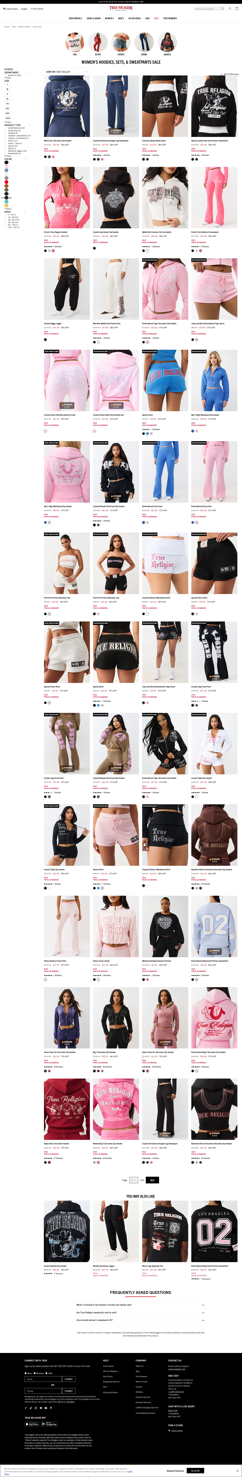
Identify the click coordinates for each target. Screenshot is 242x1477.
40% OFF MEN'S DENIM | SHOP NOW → (121, 2)
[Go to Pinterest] (51, 1408)
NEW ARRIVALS (75, 18)
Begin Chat (172, 1410)
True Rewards (170, 18)
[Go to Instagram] (36, 1408)
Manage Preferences (175, 1470)
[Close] (237, 1471)
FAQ (105, 1386)
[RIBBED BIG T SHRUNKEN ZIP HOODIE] (98, 1162)
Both (50, 1373)
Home (7, 26)
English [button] (24, 9)
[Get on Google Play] (49, 1424)
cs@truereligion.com (176, 1369)
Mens (29, 1373)
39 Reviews (58, 1067)
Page (124, 1180)
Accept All (195, 1470)
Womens (40, 1373)
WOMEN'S (109, 18)
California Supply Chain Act (147, 1407)
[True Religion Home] (121, 8)
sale (14, 26)
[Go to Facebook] (26, 1408)
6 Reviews (205, 1067)
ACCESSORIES (135, 18)
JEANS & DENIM (94, 18)
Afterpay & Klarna (110, 1392)
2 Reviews (205, 155)
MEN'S (121, 18)
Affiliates (139, 1392)
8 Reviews (205, 246)
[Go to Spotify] (46, 1408)
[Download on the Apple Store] (32, 1424)
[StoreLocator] (169, 1430)
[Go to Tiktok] (31, 1408)
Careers (139, 1386)
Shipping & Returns (111, 1381)
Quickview (67, 133)
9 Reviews (57, 246)
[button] (222, 9)
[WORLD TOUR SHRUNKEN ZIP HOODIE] (49, 156)
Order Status (108, 1366)
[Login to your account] (230, 8)
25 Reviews (205, 884)
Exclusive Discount (143, 1402)
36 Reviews (107, 1067)
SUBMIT (69, 1379)
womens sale (24, 26)
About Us (140, 1366)
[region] (121, 1471)
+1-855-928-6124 (176, 1391)
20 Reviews (107, 1158)
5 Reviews (107, 975)
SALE (156, 18)
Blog (137, 1371)
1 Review (106, 155)
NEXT (152, 1180)
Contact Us (175, 1360)
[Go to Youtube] (41, 1408)
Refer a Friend (141, 1381)
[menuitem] (75, 17)
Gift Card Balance (110, 1371)
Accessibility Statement (145, 1413)
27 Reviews (58, 1158)
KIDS (147, 18)
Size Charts (107, 1376)
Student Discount (143, 1397)
